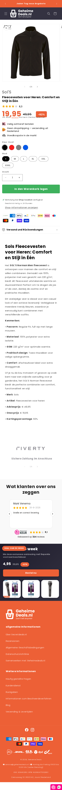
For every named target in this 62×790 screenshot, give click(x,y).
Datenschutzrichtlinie (17, 654)
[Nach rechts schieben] (37, 87)
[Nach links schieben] (24, 87)
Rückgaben (12, 692)
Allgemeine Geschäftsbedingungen (25, 647)
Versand (14, 117)
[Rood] (11, 147)
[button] (6, 13)
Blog (8, 705)
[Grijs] (18, 147)
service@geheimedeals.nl (17, 764)
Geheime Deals (35, 759)
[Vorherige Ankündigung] (5, 4)
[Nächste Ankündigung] (56, 4)
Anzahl (5, 171)
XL (33, 158)
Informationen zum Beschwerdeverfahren (28, 698)
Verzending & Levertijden (19, 711)
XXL (43, 158)
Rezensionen (12, 641)
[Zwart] (4, 147)
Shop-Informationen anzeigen (21, 207)
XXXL (8, 165)
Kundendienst (13, 685)
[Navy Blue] (25, 147)
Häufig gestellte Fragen (18, 678)
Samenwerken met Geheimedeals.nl (25, 660)
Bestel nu (30, 572)
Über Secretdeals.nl (16, 634)
